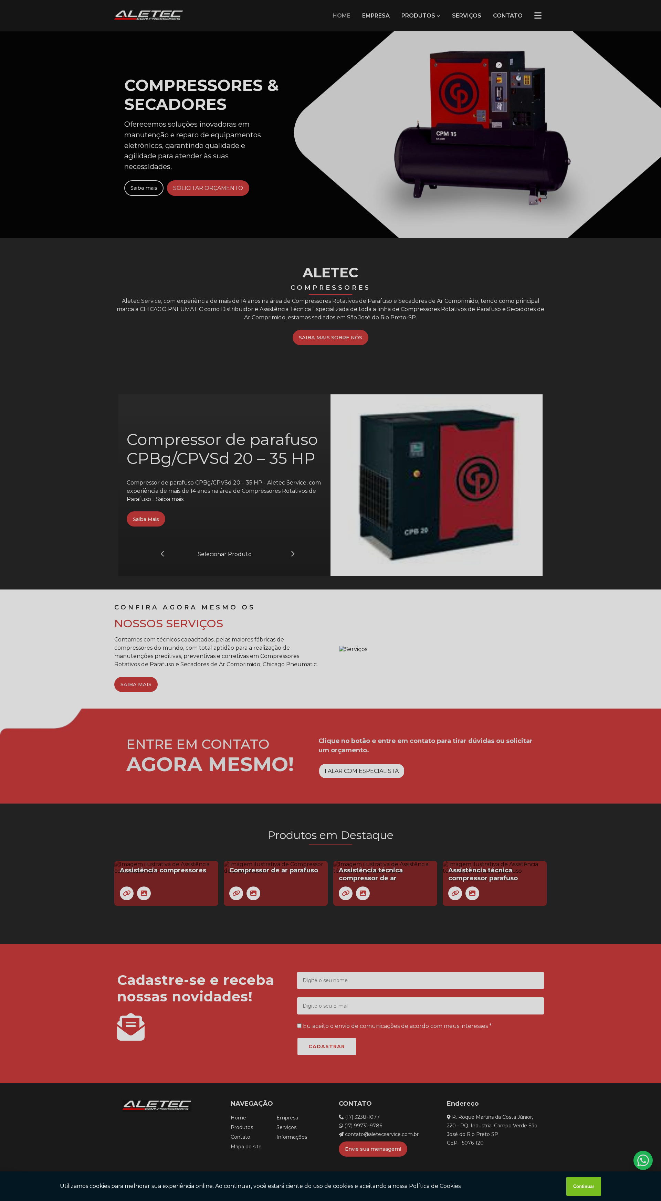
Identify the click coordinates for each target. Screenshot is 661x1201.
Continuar (583, 1186)
